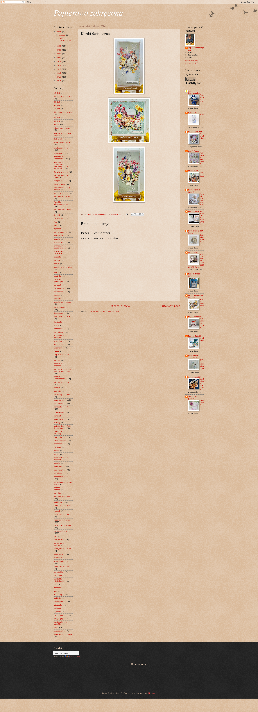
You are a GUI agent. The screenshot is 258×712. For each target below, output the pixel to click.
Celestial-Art (195, 132)
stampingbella (61, 561)
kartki (57, 388)
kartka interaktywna (60, 378)
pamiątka (58, 467)
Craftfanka (193, 151)
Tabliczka (58, 219)
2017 (59, 69)
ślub (56, 628)
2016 (59, 73)
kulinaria (58, 419)
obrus (56, 454)
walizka (57, 598)
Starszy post (171, 306)
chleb (56, 273)
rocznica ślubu (61, 515)
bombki (57, 239)
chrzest (57, 285)
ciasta (57, 295)
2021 (59, 54)
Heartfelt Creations (58, 158)
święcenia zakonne (63, 635)
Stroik (57, 215)
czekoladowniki (61, 308)
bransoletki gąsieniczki (60, 247)
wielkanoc (58, 602)
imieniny (58, 348)
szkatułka (58, 572)
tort (56, 585)
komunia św (59, 400)
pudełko (57, 493)
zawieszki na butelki (60, 623)
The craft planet (193, 398)
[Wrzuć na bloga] (135, 214)
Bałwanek (58, 139)
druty (56, 325)
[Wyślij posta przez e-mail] (127, 214)
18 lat (57, 93)
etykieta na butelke (60, 337)
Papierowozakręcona (196, 49)
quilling (58, 502)
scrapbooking (60, 531)
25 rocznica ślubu (63, 97)
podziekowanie (61, 477)
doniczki (58, 322)
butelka (57, 257)
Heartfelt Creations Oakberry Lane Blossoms (61, 165)
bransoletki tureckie (60, 253)
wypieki (57, 612)
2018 (59, 66)
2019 (59, 62)
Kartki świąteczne (64, 39)
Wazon (56, 225)
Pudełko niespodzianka (61, 203)
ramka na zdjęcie (62, 506)
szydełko (58, 576)
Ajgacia (192, 113)
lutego (62, 35)
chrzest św (59, 288)
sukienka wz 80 (61, 567)
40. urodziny (202, 136)
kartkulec (193, 252)
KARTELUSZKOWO (195, 211)
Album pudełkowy (62, 128)
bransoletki (60, 243)
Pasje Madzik (194, 336)
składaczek (59, 554)
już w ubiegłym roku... (202, 365)
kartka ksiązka (61, 382)
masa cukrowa (60, 441)
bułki (56, 264)
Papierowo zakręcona (88, 12)
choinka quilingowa (59, 281)
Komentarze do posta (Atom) (105, 311)
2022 (59, 50)
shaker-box (59, 540)
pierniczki (59, 470)
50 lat (57, 109)
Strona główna (120, 306)
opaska (57, 463)
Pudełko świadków (62, 210)
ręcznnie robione (62, 526)
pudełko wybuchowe (63, 497)
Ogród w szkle (61, 193)
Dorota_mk (193, 171)
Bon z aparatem (202, 303)
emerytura (58, 332)
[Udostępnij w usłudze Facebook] (140, 214)
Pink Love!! (202, 403)
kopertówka (59, 404)
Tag (55, 222)
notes (56, 451)
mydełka (57, 447)
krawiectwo (59, 413)
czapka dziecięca (62, 302)
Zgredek (57, 229)
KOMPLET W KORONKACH (202, 219)
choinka (57, 276)
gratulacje (59, 341)
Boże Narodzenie (62, 143)
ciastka (57, 299)
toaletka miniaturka (59, 580)
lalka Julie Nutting (60, 433)
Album (56, 125)
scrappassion (194, 377)
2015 (59, 77)
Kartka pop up (61, 172)
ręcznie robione (62, 520)
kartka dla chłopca (59, 365)
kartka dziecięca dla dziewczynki (62, 370)
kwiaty (57, 423)
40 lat (57, 105)
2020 (59, 58)
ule (55, 591)
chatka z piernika (63, 267)
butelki (57, 260)
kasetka (57, 391)
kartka (57, 360)
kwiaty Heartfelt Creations (62, 427)
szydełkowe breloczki (202, 384)
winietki (58, 608)
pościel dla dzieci (60, 489)
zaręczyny (58, 619)
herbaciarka (60, 345)
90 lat (57, 121)
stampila (58, 558)
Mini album (59, 184)
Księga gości (60, 181)
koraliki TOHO (61, 407)
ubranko (57, 588)
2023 (59, 46)
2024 (59, 32)
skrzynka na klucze (60, 544)
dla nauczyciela (62, 317)
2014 (59, 81)
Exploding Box (61, 148)
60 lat (57, 118)
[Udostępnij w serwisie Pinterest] (142, 214)
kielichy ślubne (62, 395)
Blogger (151, 693)
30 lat (57, 102)
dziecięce (58, 329)
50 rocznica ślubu (63, 112)
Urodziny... (202, 340)
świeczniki (59, 631)
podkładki (58, 473)
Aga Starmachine (194, 92)
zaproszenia (60, 615)
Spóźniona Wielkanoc (202, 158)
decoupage (58, 313)
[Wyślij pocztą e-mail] (132, 214)
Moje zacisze (194, 317)
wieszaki (58, 605)
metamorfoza (60, 444)
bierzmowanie (60, 232)
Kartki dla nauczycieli (202, 199)
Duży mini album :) (202, 238)
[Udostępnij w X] (137, 214)
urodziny (58, 595)
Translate (75, 657)
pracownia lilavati (193, 357)
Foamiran (58, 153)
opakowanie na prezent (61, 459)
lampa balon (60, 437)
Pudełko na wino (62, 197)
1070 (202, 115)
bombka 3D (58, 236)
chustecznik (60, 292)
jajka (56, 351)
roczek (57, 511)
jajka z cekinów (62, 355)
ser (55, 537)
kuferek (57, 416)
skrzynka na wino (62, 549)
